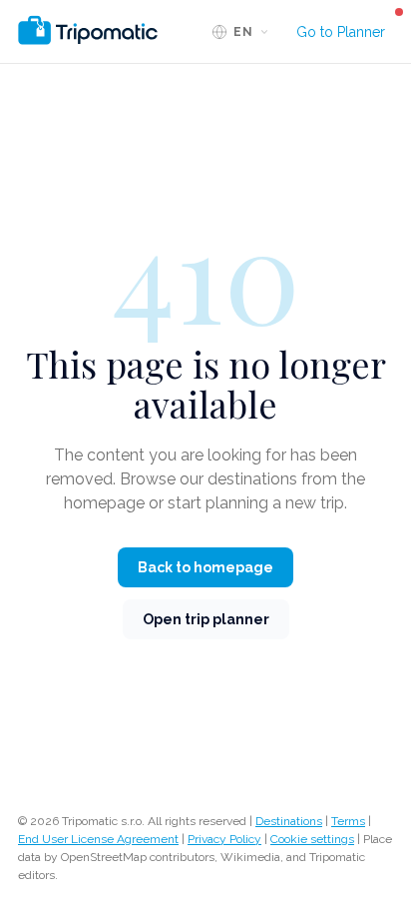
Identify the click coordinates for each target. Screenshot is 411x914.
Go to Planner (340, 32)
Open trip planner (206, 619)
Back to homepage (205, 567)
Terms (348, 821)
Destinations (288, 821)
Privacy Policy (224, 839)
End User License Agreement (98, 839)
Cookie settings (312, 839)
